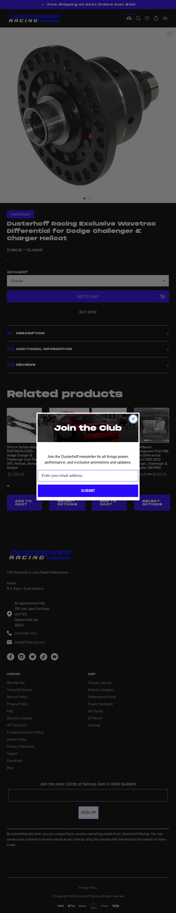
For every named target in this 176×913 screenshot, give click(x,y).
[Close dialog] (133, 418)
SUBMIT (88, 491)
